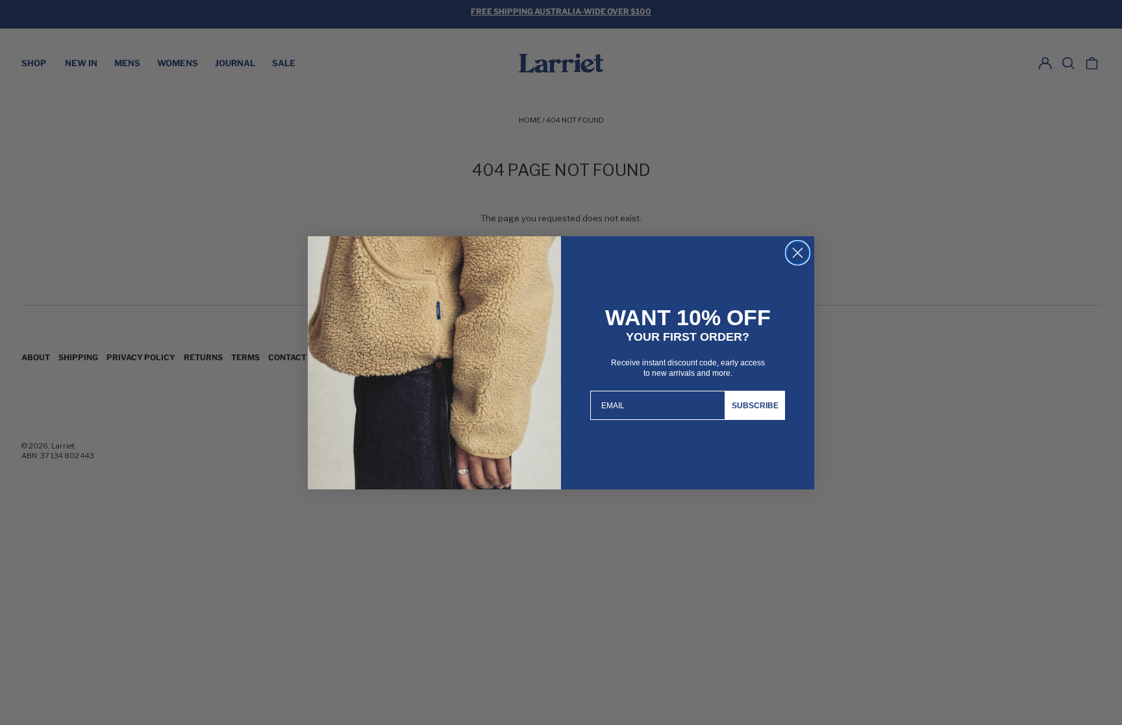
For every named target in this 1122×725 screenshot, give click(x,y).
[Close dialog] (797, 252)
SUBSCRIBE (755, 405)
